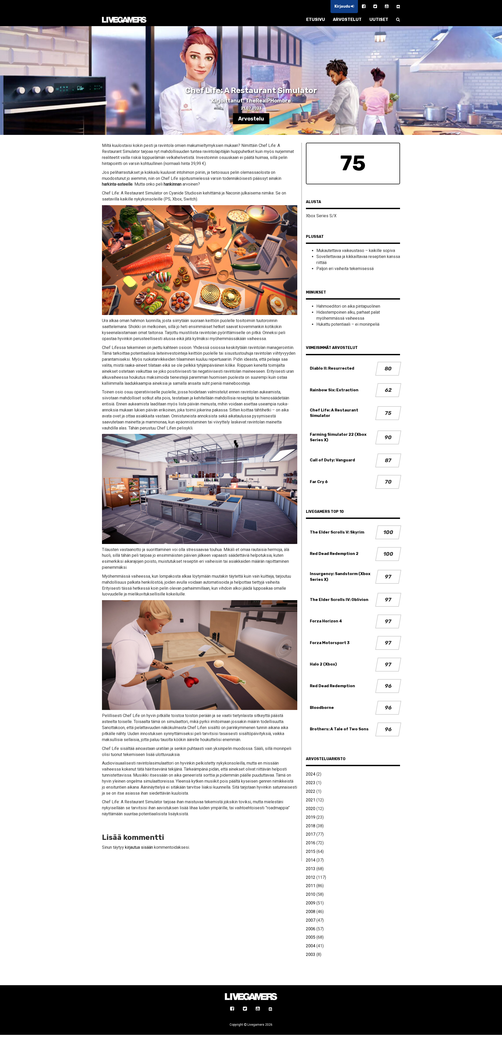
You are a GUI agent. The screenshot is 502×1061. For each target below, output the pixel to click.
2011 (310, 885)
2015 (310, 851)
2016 (310, 842)
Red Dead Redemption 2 (334, 553)
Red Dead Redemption (332, 686)
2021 (310, 800)
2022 (310, 791)
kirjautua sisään (139, 847)
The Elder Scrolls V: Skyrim (337, 532)
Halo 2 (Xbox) (323, 664)
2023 (310, 782)
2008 (310, 911)
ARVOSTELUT (347, 19)
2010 (310, 894)
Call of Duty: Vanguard (332, 460)
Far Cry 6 (319, 481)
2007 (310, 920)
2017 (310, 834)
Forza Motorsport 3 (330, 642)
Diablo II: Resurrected (332, 368)
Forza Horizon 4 (326, 621)
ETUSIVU (315, 19)
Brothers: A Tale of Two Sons (339, 729)
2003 (310, 954)
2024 (310, 774)
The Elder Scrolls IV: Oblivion (339, 599)
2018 (310, 825)
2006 (310, 928)
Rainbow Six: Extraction (334, 390)
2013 (310, 868)
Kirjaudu (342, 6)
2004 (310, 945)
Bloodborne (322, 707)
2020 (310, 808)
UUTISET (378, 19)
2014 (310, 860)
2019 (310, 817)
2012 (310, 877)
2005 (310, 937)
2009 (310, 903)
